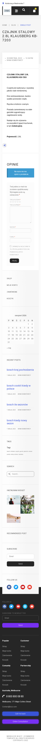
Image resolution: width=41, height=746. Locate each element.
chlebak (12, 451)
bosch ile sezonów (17, 404)
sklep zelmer (14, 454)
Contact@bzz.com (9, 707)
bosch (8, 451)
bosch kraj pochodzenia (20, 369)
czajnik (17, 451)
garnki (21, 451)
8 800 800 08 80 (15, 696)
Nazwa (13, 227)
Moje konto (12, 285)
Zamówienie (12, 292)
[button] (23, 9)
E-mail (12, 237)
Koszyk (10, 299)
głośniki (26, 451)
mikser (30, 451)
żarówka (21, 454)
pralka (8, 454)
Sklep (9, 278)
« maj (9, 348)
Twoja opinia (15, 205)
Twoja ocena (15, 199)
